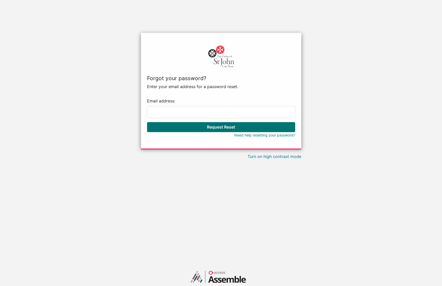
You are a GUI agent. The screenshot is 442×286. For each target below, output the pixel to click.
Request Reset (221, 127)
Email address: (161, 100)
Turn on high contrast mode (274, 156)
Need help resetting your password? (264, 135)
